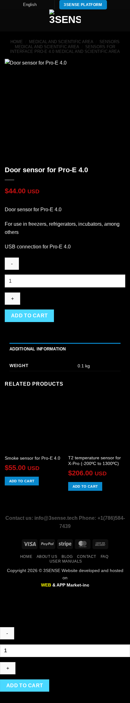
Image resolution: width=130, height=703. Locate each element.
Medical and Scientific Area (61, 41)
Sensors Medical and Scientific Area (67, 44)
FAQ (105, 556)
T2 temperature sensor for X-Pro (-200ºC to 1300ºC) (94, 461)
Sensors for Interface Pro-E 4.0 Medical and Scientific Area (65, 49)
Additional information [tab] (37, 349)
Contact (86, 556)
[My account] (111, 20)
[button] (8, 20)
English (30, 4)
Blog (67, 556)
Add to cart (29, 315)
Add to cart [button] (22, 481)
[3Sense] (65, 20)
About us (47, 556)
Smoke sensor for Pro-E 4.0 (32, 458)
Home (16, 41)
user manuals (66, 561)
